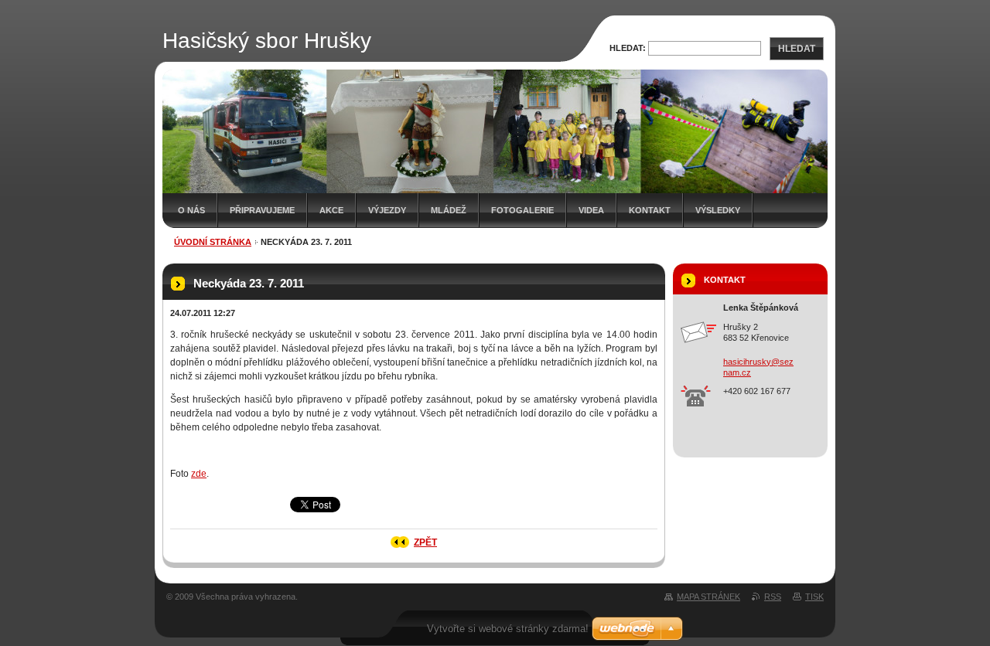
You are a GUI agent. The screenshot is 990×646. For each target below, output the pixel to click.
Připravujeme (262, 210)
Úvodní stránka (212, 241)
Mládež (448, 210)
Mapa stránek (708, 596)
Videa (591, 210)
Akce (331, 210)
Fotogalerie (522, 210)
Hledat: (627, 48)
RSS (772, 596)
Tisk (814, 596)
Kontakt (650, 210)
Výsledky (717, 210)
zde (199, 473)
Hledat (796, 48)
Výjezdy (387, 210)
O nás (191, 210)
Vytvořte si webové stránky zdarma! (508, 628)
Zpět (425, 542)
